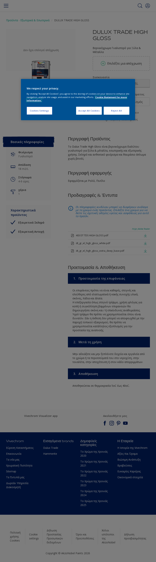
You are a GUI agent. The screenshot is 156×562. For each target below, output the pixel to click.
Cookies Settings (39, 110)
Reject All (116, 110)
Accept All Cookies (88, 110)
